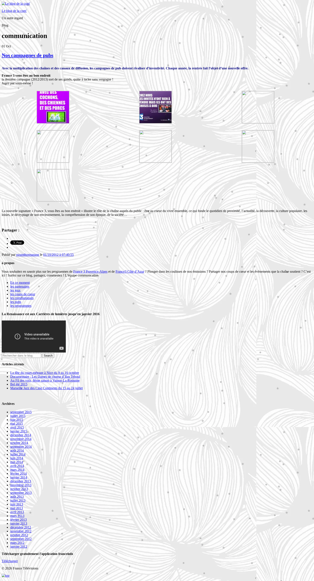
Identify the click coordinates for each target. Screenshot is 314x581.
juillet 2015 (17, 416)
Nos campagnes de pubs (27, 55)
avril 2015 (17, 427)
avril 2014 (17, 466)
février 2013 (18, 519)
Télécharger (10, 561)
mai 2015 (16, 423)
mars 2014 (17, 469)
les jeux (15, 290)
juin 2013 (16, 504)
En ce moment (20, 282)
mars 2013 (17, 516)
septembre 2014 (21, 446)
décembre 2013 (20, 481)
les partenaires (19, 286)
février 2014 (18, 473)
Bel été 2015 (18, 384)
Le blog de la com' (14, 11)
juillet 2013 (17, 500)
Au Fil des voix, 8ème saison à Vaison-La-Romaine (45, 380)
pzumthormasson (27, 254)
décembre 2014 (20, 435)
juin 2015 (16, 419)
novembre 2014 (20, 439)
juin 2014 (16, 458)
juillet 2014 (17, 454)
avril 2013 (17, 512)
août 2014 (17, 450)
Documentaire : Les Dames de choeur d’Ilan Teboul (45, 376)
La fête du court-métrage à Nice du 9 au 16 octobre (44, 373)
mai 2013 (16, 508)
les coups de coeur (22, 294)
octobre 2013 (19, 489)
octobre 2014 (19, 443)
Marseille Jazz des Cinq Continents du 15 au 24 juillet (46, 388)
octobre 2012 (19, 535)
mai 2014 (16, 462)
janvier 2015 (18, 431)
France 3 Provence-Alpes (90, 271)
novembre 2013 (20, 485)
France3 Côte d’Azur (130, 271)
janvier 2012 (18, 546)
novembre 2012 (20, 531)
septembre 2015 (21, 412)
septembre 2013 (21, 493)
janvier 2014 (18, 477)
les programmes (20, 305)
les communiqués (22, 298)
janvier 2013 (18, 523)
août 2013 (17, 496)
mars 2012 (17, 542)
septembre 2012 (21, 539)
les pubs (15, 302)
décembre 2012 (20, 527)
